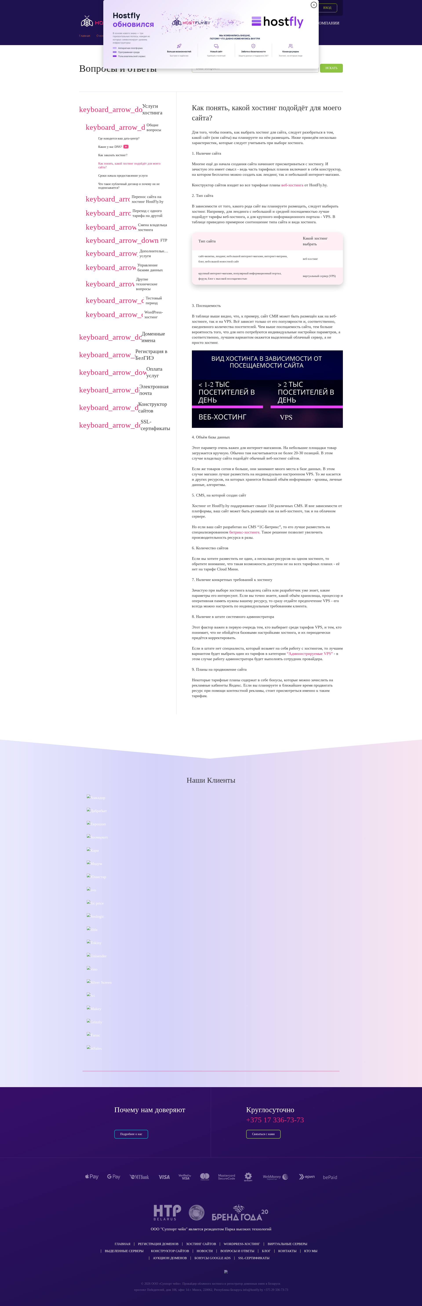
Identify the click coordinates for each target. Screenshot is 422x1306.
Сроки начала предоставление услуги (123, 175)
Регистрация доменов (158, 1244)
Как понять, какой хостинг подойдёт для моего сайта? (129, 165)
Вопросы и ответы (237, 1251)
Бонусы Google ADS (213, 1258)
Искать (331, 68)
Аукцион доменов (170, 1258)
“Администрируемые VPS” (310, 653)
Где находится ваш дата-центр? (118, 138)
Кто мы (310, 1251)
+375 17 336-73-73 (275, 1120)
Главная (122, 1244)
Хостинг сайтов (201, 1244)
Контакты (287, 1251)
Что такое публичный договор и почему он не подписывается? (129, 185)
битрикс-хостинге (244, 532)
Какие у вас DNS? (110, 146)
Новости (205, 1251)
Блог (266, 1251)
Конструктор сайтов (170, 1251)
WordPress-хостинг (242, 1244)
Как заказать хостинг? (112, 155)
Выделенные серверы (124, 1251)
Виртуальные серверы (287, 1244)
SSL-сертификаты (253, 1258)
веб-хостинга (292, 185)
